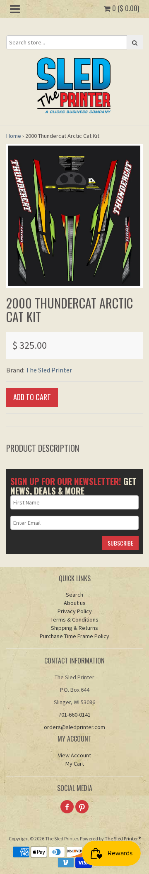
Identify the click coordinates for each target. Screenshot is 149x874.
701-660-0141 (74, 714)
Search (74, 594)
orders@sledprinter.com (74, 727)
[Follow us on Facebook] (67, 806)
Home (13, 136)
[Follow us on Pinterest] (82, 806)
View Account (74, 755)
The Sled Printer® (123, 838)
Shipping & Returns (74, 628)
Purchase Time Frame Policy (74, 636)
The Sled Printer (49, 370)
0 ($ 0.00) (125, 8)
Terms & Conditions (74, 619)
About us (75, 603)
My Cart (74, 763)
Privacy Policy (75, 611)
